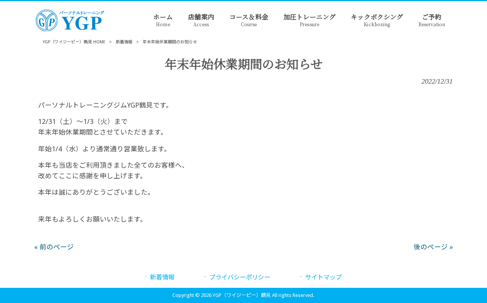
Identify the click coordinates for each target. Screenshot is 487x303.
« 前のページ (54, 247)
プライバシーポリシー (239, 277)
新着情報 (124, 42)
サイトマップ (323, 277)
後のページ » (433, 247)
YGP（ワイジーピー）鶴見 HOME (74, 42)
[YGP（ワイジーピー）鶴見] (72, 29)
